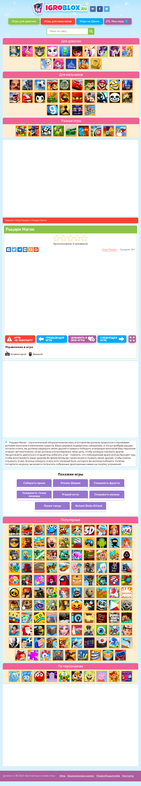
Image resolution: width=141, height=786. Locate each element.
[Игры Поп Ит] (39, 580)
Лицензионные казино (80, 775)
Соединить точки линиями (34, 495)
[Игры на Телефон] (114, 580)
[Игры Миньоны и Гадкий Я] (114, 85)
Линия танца (52, 506)
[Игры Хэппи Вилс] (51, 617)
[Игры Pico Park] (14, 567)
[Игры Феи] (64, 592)
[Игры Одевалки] (127, 51)
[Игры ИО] (76, 617)
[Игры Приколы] (114, 630)
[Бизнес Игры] (51, 592)
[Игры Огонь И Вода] (83, 131)
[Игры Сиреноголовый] (89, 567)
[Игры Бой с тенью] (64, 110)
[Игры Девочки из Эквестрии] (58, 64)
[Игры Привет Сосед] (15, 85)
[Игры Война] (64, 542)
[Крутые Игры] (14, 542)
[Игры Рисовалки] (83, 655)
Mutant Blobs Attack (88, 506)
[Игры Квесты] (51, 630)
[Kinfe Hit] (89, 605)
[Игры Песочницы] (108, 655)
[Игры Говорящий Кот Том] (40, 51)
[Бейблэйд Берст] (39, 605)
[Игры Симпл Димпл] (14, 580)
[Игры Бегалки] (114, 642)
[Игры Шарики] (114, 592)
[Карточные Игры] (126, 530)
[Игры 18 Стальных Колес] (15, 97)
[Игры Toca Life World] (114, 555)
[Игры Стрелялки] (70, 655)
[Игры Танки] (52, 97)
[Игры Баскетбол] (39, 530)
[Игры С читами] (89, 617)
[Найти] (91, 31)
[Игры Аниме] (114, 530)
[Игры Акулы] (76, 642)
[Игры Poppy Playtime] (120, 655)
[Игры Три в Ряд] (76, 555)
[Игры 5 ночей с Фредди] (101, 617)
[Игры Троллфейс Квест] (95, 655)
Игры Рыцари (109, 249)
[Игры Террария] (89, 580)
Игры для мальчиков (58, 21)
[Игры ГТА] (114, 617)
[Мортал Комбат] (64, 97)
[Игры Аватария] (76, 567)
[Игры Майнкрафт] (126, 617)
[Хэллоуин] (76, 605)
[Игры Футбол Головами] (26, 642)
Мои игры (119, 21)
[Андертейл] (114, 97)
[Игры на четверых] (46, 131)
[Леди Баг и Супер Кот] (77, 51)
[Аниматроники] (101, 605)
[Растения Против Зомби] (51, 605)
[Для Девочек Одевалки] (126, 676)
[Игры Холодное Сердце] (46, 64)
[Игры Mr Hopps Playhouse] (114, 567)
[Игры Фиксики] (26, 676)
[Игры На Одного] (14, 630)
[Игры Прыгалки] (126, 642)
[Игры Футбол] (40, 85)
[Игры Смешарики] (14, 676)
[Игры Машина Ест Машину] (89, 555)
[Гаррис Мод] (52, 110)
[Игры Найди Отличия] (101, 630)
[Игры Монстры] (51, 530)
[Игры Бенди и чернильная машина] (40, 97)
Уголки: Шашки (70, 483)
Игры (62, 775)
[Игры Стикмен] (102, 97)
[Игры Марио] (102, 85)
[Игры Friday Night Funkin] (51, 580)
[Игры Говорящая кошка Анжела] (52, 51)
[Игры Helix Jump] (101, 642)
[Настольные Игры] (76, 542)
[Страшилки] (126, 605)
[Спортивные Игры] (96, 131)
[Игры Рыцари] (14, 555)
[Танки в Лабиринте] (71, 131)
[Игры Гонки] (27, 97)
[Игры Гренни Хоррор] (64, 617)
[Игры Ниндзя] (114, 542)
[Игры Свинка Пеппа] (101, 676)
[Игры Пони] (102, 51)
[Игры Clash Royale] (76, 592)
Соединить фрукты (107, 483)
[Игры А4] (101, 567)
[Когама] (14, 617)
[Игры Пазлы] (33, 655)
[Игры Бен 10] (89, 85)
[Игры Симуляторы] (101, 592)
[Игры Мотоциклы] (89, 110)
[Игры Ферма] (45, 655)
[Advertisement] (70, 725)
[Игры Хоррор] (77, 110)
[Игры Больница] (126, 630)
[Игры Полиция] (89, 630)
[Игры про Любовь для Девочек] (39, 642)
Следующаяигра (108, 339)
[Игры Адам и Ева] (96, 64)
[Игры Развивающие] (26, 555)
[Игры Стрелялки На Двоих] (39, 592)
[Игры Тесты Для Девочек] (51, 555)
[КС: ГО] (127, 97)
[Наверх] (133, 778)
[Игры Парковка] (39, 567)
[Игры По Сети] (58, 655)
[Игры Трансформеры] (127, 85)
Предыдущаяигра (55, 339)
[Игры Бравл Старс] (14, 592)
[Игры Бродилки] (64, 642)
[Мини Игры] (89, 542)
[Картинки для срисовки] (89, 51)
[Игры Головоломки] (21, 131)
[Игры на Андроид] (101, 542)
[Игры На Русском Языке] (121, 131)
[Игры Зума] (101, 580)
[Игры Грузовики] (26, 567)
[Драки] (89, 97)
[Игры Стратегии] (26, 542)
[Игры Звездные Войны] (39, 555)
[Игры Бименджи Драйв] (126, 567)
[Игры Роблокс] (14, 530)
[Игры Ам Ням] (64, 676)
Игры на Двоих (90, 21)
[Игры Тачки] (77, 85)
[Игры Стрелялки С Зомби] (26, 580)
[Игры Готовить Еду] (83, 64)
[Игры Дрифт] (64, 567)
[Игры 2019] (89, 642)
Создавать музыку (107, 494)
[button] (8, 249)
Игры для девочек (24, 21)
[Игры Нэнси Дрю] (26, 592)
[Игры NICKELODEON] (126, 592)
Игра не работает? (23, 339)
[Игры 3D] (89, 530)
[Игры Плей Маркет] (114, 605)
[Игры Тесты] (76, 630)
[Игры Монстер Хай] (114, 51)
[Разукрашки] (26, 617)
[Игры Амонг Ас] (64, 580)
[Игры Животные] (76, 530)
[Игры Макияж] (64, 630)
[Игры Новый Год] (26, 630)
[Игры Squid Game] (126, 555)
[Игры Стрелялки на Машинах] (26, 530)
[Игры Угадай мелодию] (27, 51)
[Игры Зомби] (64, 555)
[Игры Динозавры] (51, 567)
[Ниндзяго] (77, 97)
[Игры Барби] (101, 555)
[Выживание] (58, 131)
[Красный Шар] (39, 676)
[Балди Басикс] (89, 592)
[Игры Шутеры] (27, 85)
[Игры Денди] (64, 530)
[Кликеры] (26, 605)
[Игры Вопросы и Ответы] (108, 131)
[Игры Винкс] (126, 542)
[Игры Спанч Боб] (89, 676)
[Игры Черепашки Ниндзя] (39, 630)
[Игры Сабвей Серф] (52, 85)
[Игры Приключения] (51, 642)
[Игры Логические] (15, 51)
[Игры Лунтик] (51, 676)
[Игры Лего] (14, 605)
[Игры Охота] (64, 85)
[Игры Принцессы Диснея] (71, 64)
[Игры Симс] (64, 51)
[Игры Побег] (101, 530)
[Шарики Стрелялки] (126, 580)
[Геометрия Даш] (39, 617)
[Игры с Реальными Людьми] (76, 580)
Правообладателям (108, 775)
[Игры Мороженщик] (51, 542)
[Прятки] (64, 605)
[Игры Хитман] (14, 642)
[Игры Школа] (39, 542)
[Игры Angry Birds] (20, 655)
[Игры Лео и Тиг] (76, 676)
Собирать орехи (34, 483)
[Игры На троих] (33, 131)
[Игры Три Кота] (114, 676)
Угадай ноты (70, 494)
